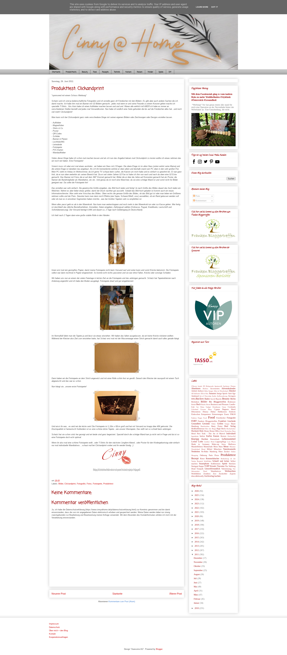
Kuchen (204, 439)
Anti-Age (232, 393)
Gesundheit (196, 424)
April (196, 591)
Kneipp (195, 439)
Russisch (200, 461)
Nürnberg (213, 452)
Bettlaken (195, 402)
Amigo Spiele (222, 393)
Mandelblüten (197, 447)
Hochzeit (195, 431)
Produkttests (71, 72)
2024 (197, 499)
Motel (203, 449)
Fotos (89, 484)
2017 (197, 529)
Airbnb (194, 391)
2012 (197, 550)
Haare (233, 424)
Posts (197, 196)
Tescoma (220, 466)
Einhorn (232, 412)
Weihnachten (230, 471)
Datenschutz (54, 627)
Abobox (205, 388)
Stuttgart (194, 466)
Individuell (231, 433)
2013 (197, 546)
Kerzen (223, 436)
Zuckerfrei (223, 474)
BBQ (193, 399)
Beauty (85, 72)
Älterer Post (175, 593)
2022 (197, 508)
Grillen (220, 424)
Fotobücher (221, 418)
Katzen (128, 72)
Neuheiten (195, 451)
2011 (197, 554)
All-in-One (204, 393)
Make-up (215, 444)
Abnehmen (195, 388)
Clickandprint (70, 484)
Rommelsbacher (212, 458)
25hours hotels (196, 386)
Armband (195, 396)
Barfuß (212, 399)
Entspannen (206, 414)
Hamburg (195, 426)
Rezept (195, 458)
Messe (226, 446)
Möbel (209, 449)
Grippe (227, 424)
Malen (224, 444)
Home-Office (215, 431)
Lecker (194, 442)
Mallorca (232, 444)
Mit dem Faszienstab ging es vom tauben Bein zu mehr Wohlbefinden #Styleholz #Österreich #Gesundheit (211, 97)
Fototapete (97, 484)
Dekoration (195, 412)
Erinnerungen (217, 414)
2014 (197, 542)
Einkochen (195, 414)
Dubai (213, 412)
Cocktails (232, 407)
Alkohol (232, 391)
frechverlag (209, 476)
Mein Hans (218, 447)
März (196, 595)
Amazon (212, 393)
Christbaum (216, 407)
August (197, 574)
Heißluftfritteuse (198, 429)
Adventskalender (229, 388)
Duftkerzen (222, 412)
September (198, 570)
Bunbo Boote (205, 404)
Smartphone (204, 464)
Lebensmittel (229, 439)
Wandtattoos (216, 471)
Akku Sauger (208, 391)
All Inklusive (195, 393)
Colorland (194, 409)
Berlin (233, 399)
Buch (198, 404)
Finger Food (202, 418)
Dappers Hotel (228, 409)
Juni (196, 583)
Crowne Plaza (206, 409)
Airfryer (200, 391)
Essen (226, 414)
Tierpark (200, 469)
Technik (117, 72)
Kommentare (200, 201)
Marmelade (208, 447)
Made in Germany (200, 444)
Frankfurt (222, 421)
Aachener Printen (229, 386)
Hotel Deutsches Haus (227, 431)
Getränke (206, 424)
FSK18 (233, 414)
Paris (211, 455)
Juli (195, 578)
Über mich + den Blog (58, 630)
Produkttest (108, 484)
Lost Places (231, 442)
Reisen (139, 72)
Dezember (198, 558)
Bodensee (232, 402)
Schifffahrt (207, 461)
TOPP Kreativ (210, 466)
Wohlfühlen (196, 474)
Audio (214, 396)
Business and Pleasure (220, 404)
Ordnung (203, 455)
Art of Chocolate (205, 396)
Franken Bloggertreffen (207, 421)
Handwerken (205, 426)
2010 (197, 608)
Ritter (202, 459)
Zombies (206, 474)
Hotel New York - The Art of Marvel (208, 434)
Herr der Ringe (210, 429)
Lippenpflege (220, 442)
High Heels (221, 429)
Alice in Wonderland (221, 391)
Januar (197, 603)
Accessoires (215, 389)
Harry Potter (216, 426)
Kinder (150, 72)
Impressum (54, 624)
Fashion (194, 418)
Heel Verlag (229, 426)
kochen (217, 476)
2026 (197, 491)
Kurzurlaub (214, 439)
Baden (207, 399)
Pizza (217, 455)
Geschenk (232, 421)
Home (206, 431)
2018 (197, 525)
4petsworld (218, 386)
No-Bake (204, 452)
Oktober (197, 566)
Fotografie (81, 484)
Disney (205, 412)
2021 (197, 512)
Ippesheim (195, 436)
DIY (170, 72)
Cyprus (217, 409)
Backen (200, 398)
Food (95, 72)
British (193, 404)
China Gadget (205, 407)
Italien (202, 436)
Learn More (202, 7)
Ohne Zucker (224, 452)
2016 (197, 533)
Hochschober (231, 429)
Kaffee (209, 436)
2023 (197, 503)
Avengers (232, 396)
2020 (197, 516)
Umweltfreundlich (212, 469)
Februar (197, 599)
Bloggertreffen (220, 402)
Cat (197, 407)
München (218, 449)
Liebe (200, 442)
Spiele (161, 72)
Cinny (224, 407)
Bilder (60, 484)
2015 (197, 537)
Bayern (219, 399)
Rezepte (105, 72)
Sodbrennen (215, 464)
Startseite (56, 72)
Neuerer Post (59, 593)
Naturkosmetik (229, 449)
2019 (197, 521)
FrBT (194, 421)
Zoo (214, 474)
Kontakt (52, 634)
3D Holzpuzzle (208, 386)
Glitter (213, 424)
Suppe (201, 466)
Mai (196, 587)
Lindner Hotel (209, 442)
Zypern (233, 474)
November (198, 562)
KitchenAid (232, 436)
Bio (210, 402)
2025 (197, 495)
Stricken (232, 464)
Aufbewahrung (222, 396)
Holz (201, 431)
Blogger (159, 649)
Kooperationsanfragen (58, 637)
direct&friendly (197, 476)
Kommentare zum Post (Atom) (122, 601)
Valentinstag (226, 469)
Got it (214, 7)
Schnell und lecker (220, 461)
